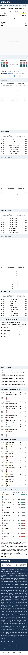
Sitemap (11, 645)
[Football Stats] (5, 2)
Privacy (6, 645)
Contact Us (17, 645)
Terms (2, 645)
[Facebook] (2, 641)
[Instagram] (9, 641)
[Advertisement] (14, 41)
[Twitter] (5, 641)
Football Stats (3, 5)
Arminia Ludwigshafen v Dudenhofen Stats (16, 5)
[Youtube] (12, 641)
